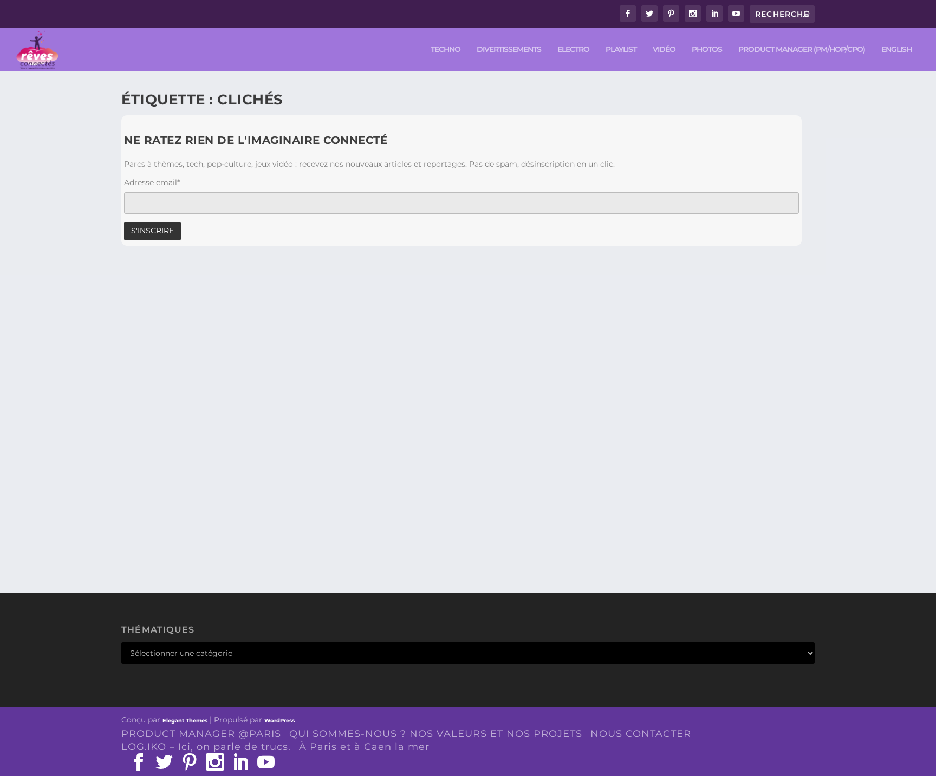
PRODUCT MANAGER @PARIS (201, 734)
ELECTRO (573, 49)
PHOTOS (707, 49)
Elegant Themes (184, 720)
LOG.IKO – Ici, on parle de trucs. (206, 747)
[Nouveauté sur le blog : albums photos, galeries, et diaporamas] (312, 379)
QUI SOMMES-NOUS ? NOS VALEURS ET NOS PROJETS (435, 734)
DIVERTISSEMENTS (509, 49)
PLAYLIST (621, 49)
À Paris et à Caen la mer (364, 747)
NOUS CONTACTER (640, 734)
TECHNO (445, 49)
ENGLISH (896, 49)
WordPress (279, 720)
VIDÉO (664, 49)
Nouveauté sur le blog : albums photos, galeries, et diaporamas (312, 509)
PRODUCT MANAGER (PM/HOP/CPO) (801, 49)
